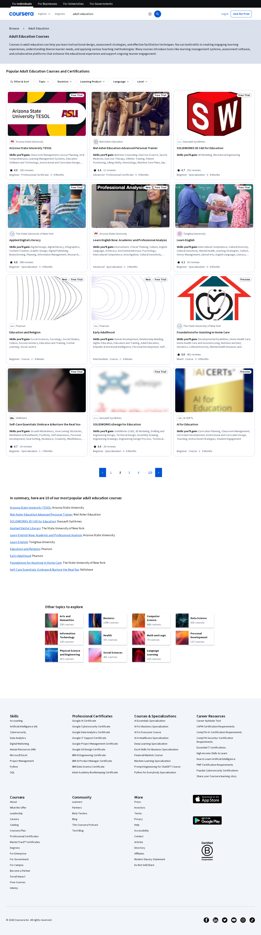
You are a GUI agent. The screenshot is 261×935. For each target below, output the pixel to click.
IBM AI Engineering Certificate (89, 755)
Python (14, 767)
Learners (77, 802)
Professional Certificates (24, 836)
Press (137, 802)
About (13, 802)
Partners (77, 808)
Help (136, 825)
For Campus (17, 865)
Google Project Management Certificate (95, 744)
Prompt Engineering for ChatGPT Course (157, 767)
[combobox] (108, 14)
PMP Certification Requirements (215, 765)
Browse (14, 28)
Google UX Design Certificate (88, 749)
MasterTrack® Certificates (25, 842)
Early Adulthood (20, 556)
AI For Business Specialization (151, 727)
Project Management (22, 761)
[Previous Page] (102, 472)
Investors (139, 808)
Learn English (19, 542)
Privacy (138, 819)
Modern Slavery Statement (149, 859)
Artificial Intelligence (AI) (23, 727)
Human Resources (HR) (23, 749)
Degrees (15, 848)
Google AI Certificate (84, 721)
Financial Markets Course (148, 755)
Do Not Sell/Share (144, 865)
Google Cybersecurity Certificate (91, 727)
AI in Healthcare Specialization (151, 738)
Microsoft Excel (18, 755)
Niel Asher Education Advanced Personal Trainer (41, 514)
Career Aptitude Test (209, 721)
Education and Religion (25, 549)
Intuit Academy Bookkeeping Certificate (95, 772)
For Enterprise (18, 854)
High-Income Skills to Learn (212, 753)
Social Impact (17, 877)
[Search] (157, 14)
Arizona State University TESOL (30, 508)
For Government (19, 859)
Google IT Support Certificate (89, 738)
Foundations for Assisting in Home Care (36, 563)
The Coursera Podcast (85, 825)
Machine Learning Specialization (152, 761)
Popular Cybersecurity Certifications (217, 771)
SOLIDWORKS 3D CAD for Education (33, 521)
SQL (12, 772)
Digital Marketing (19, 744)
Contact (138, 836)
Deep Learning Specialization (150, 744)
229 (150, 472)
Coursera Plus (18, 831)
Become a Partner (20, 871)
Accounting (16, 721)
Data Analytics (18, 738)
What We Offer (18, 808)
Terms (138, 813)
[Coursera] (21, 14)
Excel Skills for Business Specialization (156, 749)
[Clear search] (150, 14)
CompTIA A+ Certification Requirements (219, 732)
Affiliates (139, 854)
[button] (59, 14)
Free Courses (17, 882)
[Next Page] (158, 472)
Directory (139, 848)
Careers (14, 819)
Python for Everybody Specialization (155, 772)
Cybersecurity (18, 732)
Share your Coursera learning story (217, 776)
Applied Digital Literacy (25, 528)
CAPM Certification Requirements (216, 727)
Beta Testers (79, 813)
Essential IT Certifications (211, 748)
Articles (138, 842)
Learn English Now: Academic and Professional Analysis (46, 535)
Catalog (14, 825)
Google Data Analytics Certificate (91, 732)
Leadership (16, 813)
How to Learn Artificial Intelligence (216, 759)
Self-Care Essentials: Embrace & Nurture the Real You (44, 570)
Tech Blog (78, 831)
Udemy (14, 888)
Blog (74, 819)
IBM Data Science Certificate (88, 767)
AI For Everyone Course (147, 732)
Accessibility (141, 831)
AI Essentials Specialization (149, 721)
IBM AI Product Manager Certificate (92, 761)
